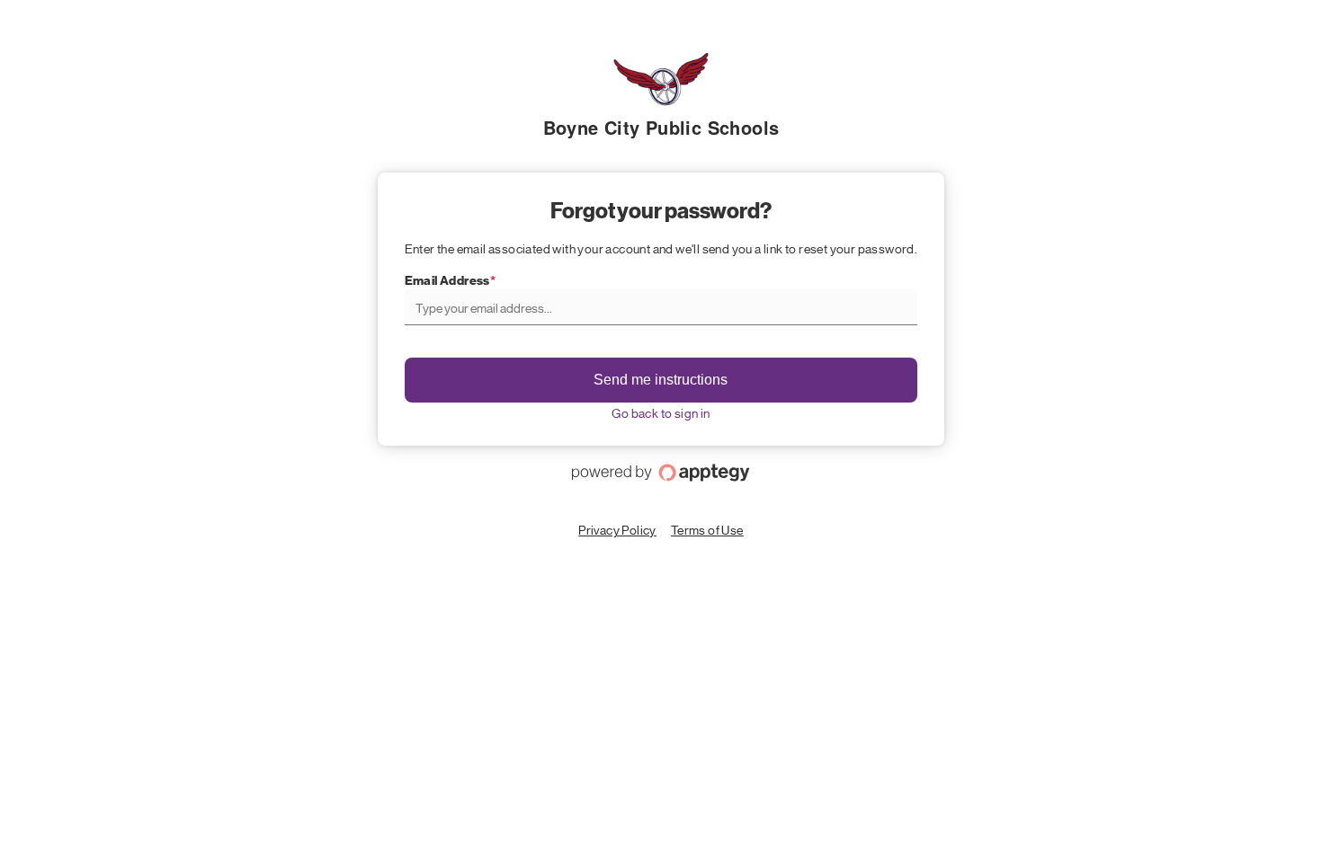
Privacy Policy (617, 529)
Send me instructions (661, 379)
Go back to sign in (661, 412)
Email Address (447, 280)
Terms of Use (707, 529)
